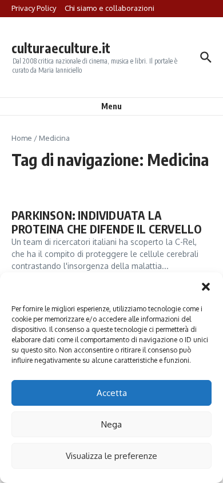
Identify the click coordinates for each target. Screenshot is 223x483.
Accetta (112, 392)
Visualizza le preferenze (111, 455)
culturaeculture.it (60, 47)
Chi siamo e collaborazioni (109, 8)
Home (21, 137)
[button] (206, 286)
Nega (111, 424)
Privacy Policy (33, 8)
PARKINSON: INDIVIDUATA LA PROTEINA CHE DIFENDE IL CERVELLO (106, 222)
